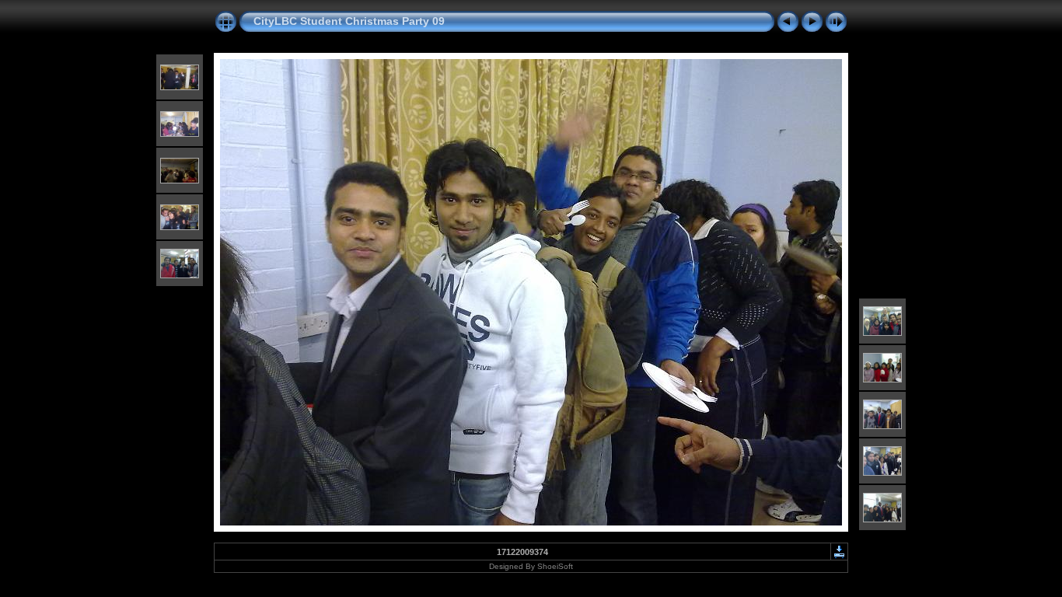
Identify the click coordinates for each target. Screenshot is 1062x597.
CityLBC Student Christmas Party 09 (349, 21)
